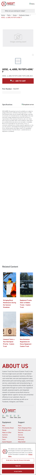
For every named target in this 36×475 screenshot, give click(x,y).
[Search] (2, 11)
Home (3, 15)
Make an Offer (6, 432)
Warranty (21, 439)
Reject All (18, 466)
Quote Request (7, 442)
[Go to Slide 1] (18, 61)
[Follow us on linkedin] (11, 417)
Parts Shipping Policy (24, 428)
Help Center (22, 442)
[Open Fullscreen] (33, 55)
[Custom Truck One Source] (7, 4)
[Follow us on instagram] (15, 417)
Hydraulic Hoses (24, 15)
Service (20, 435)
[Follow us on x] (7, 417)
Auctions (5, 435)
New (3, 426)
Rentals (4, 437)
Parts (9, 15)
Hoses (15, 15)
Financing (21, 437)
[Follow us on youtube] (19, 417)
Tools (4, 439)
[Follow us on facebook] (3, 417)
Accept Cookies (18, 471)
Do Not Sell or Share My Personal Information (18, 460)
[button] (18, 38)
